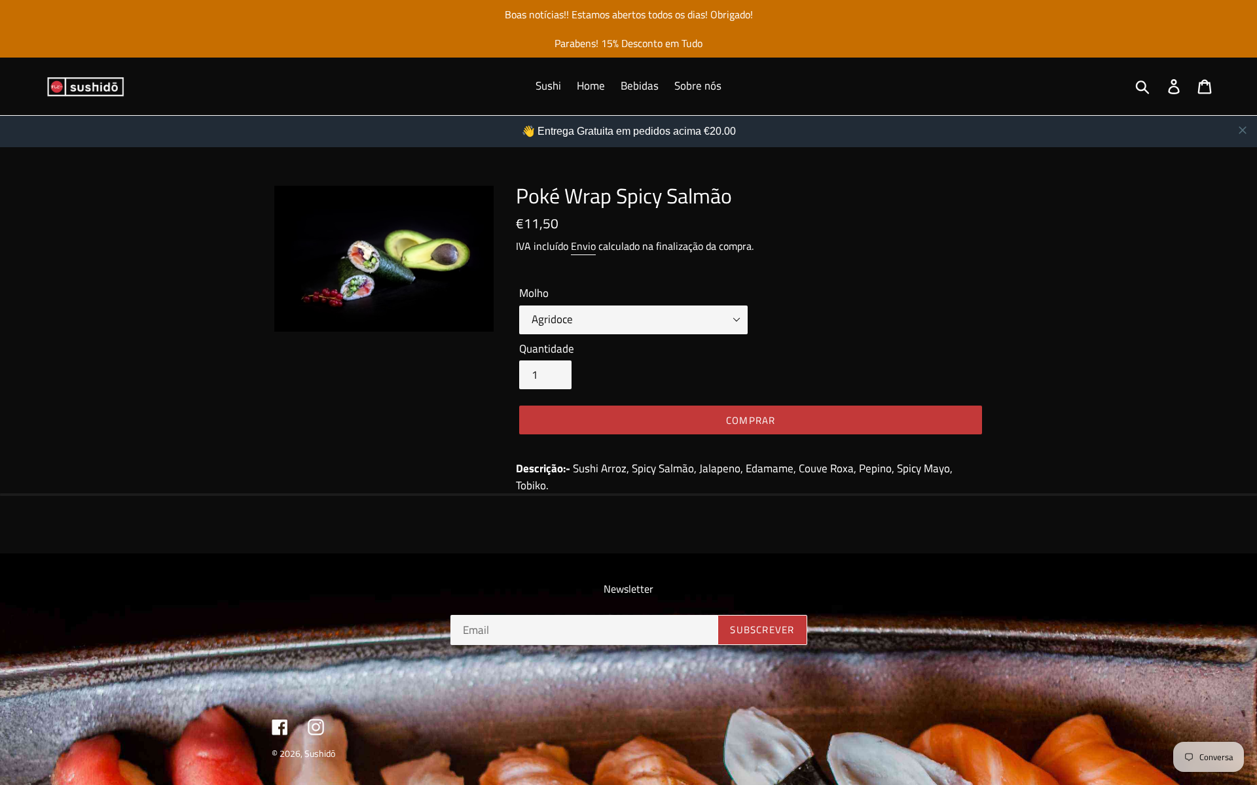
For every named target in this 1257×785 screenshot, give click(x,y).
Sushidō (319, 753)
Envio (583, 246)
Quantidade (546, 349)
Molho (534, 293)
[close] (1242, 130)
